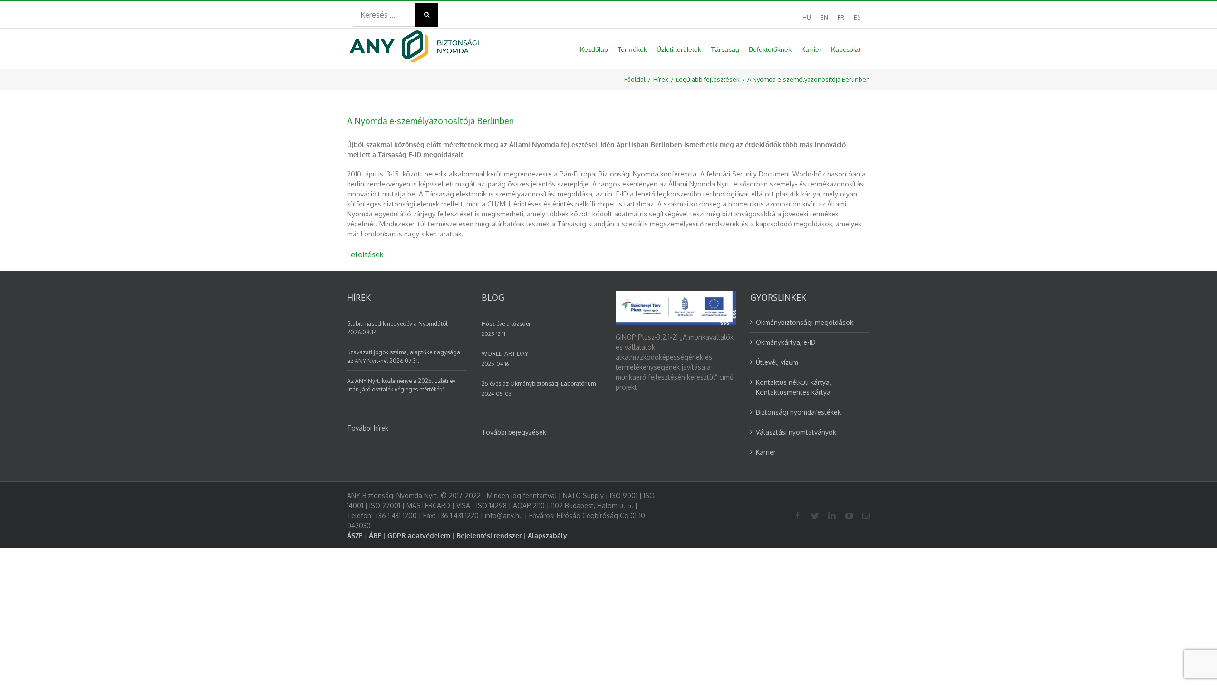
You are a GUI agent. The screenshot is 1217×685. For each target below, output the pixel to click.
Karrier (766, 452)
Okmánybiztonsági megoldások (804, 322)
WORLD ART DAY (505, 353)
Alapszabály (547, 535)
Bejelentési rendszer (489, 535)
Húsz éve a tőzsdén (507, 323)
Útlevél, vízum (777, 362)
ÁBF (375, 535)
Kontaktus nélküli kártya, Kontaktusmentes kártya (793, 387)
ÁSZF (355, 535)
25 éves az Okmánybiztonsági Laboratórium (539, 383)
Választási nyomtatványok (796, 432)
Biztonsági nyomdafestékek (798, 412)
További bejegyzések (514, 432)
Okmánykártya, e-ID (786, 342)
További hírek (367, 428)
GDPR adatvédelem (418, 535)
